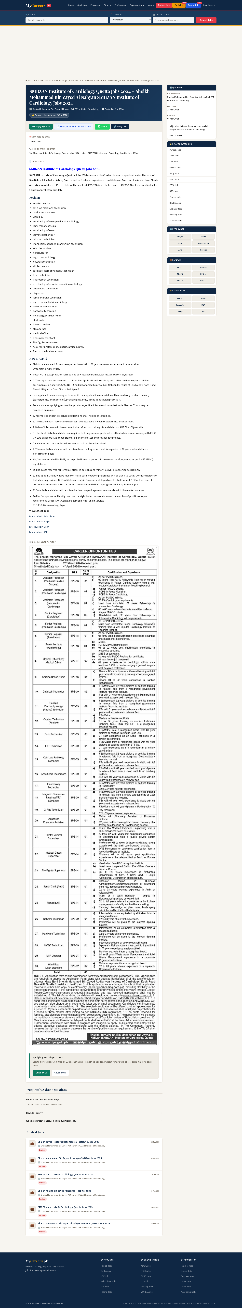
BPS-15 (203, 274)
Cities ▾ (107, 5)
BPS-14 (180, 281)
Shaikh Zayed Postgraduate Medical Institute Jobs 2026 (68, 1142)
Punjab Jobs (175, 150)
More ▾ (151, 5)
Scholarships (156, 1303)
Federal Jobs (175, 167)
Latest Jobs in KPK (38, 532)
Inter (203, 298)
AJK (180, 250)
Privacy (206, 1303)
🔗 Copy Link (120, 126)
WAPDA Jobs (146, 1292)
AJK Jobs (105, 1286)
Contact (213, 1303)
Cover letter (60, 1072)
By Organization (170, 1303)
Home (71, 5)
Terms (199, 1303)
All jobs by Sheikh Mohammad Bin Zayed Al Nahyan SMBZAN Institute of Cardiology (189, 128)
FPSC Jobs (174, 179)
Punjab (180, 236)
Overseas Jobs (176, 220)
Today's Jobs (164, 5)
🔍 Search (30, 15)
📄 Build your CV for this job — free (74, 126)
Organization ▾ (137, 5)
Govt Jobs (82, 5)
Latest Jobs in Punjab (39, 521)
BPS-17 (180, 267)
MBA (203, 305)
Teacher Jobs (175, 197)
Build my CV (41, 1072)
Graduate (180, 305)
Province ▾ (95, 5)
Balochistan (203, 243)
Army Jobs (174, 173)
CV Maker (180, 5)
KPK (180, 243)
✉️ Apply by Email (41, 126)
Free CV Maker (176, 135)
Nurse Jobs (186, 1281)
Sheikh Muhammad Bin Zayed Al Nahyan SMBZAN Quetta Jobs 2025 (74, 1223)
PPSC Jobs (174, 185)
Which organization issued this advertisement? (51, 1121)
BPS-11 (203, 281)
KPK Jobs (174, 161)
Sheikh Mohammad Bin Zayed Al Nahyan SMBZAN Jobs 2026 (70, 1158)
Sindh (203, 236)
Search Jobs (206, 20)
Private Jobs (145, 1303)
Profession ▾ (120, 5)
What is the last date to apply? (42, 1099)
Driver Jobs (186, 1286)
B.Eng (180, 311)
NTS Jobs (174, 191)
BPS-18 (180, 274)
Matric (180, 298)
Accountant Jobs (188, 1292)
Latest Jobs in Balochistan (42, 516)
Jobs (35, 80)
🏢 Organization (161, 15)
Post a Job (194, 5)
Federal (203, 250)
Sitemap (126, 1303)
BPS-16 (203, 267)
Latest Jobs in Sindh (39, 527)
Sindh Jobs (174, 155)
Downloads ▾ (209, 5)
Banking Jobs (176, 214)
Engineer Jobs (176, 209)
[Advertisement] (121, 50)
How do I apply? (34, 1113)
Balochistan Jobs (108, 1281)
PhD (203, 311)
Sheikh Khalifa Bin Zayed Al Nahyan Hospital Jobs (64, 1191)
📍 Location (116, 14)
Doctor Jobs (175, 203)
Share (104, 126)
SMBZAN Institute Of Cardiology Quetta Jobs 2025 (65, 1174)
